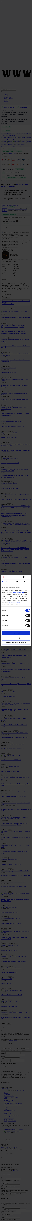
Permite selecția (16, 637)
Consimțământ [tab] (6, 582)
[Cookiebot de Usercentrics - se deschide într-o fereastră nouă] (23, 577)
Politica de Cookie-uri (15, 602)
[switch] (27, 615)
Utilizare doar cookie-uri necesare (16, 642)
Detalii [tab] (16, 582)
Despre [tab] (26, 582)
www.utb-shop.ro (18, 592)
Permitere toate (16, 633)
